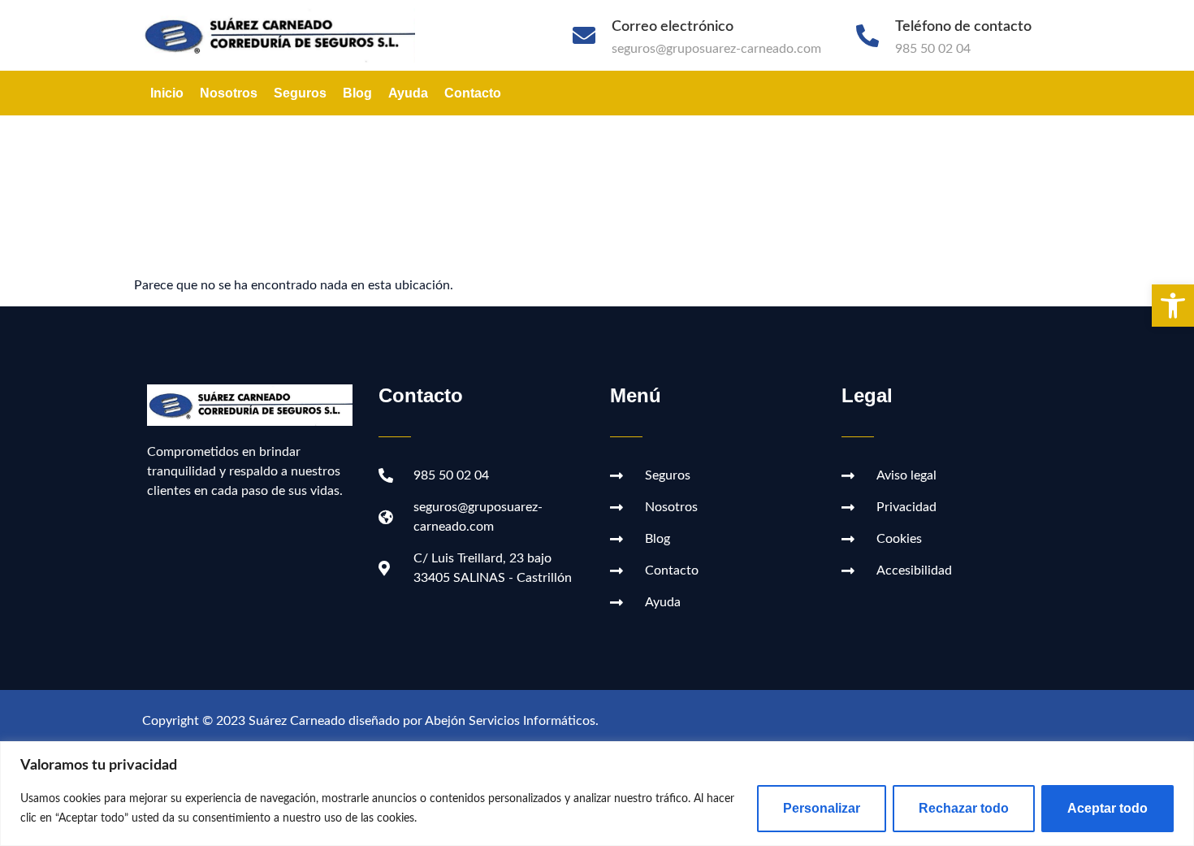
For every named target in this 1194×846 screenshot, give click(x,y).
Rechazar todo (964, 808)
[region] (597, 793)
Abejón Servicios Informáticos (510, 720)
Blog (357, 93)
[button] (1173, 305)
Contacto (472, 93)
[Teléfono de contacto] (867, 35)
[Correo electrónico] (584, 35)
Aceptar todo (1107, 808)
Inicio (167, 93)
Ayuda (408, 93)
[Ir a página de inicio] (287, 35)
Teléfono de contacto (963, 27)
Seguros (300, 93)
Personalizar (821, 808)
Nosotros (228, 93)
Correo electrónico (672, 27)
